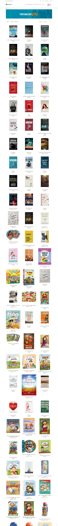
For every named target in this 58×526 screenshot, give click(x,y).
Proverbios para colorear (13, 226)
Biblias (37, 4)
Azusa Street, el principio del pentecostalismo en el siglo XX (13, 305)
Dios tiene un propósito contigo (13, 208)
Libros (34, 4)
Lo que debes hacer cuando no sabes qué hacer (29, 96)
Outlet (43, 4)
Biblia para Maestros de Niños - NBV (44, 96)
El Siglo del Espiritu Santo (29, 208)
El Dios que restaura (13, 415)
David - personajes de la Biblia (45, 307)
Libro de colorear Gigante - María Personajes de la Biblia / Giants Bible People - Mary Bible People (29, 517)
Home (26, 4)
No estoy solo (29, 189)
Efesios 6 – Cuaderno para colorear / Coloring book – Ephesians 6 (44, 495)
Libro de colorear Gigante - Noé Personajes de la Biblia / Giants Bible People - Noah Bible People (13, 517)
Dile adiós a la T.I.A (44, 226)
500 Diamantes (13, 390)
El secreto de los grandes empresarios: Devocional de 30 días (45, 133)
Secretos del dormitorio (45, 390)
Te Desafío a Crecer (29, 152)
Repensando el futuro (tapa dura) (13, 189)
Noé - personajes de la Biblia (13, 457)
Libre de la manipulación (13, 96)
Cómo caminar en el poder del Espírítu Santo (29, 245)
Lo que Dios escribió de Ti (13, 133)
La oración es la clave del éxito (29, 58)
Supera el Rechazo (13, 152)
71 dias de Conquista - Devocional (29, 396)
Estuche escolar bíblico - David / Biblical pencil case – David (45, 476)
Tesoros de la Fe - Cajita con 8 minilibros (13, 343)
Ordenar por (40, 21)
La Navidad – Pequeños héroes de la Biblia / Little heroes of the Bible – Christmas (13, 436)
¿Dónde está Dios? (13, 330)
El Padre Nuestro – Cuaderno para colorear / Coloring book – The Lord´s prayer (29, 434)
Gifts (40, 4)
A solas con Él (45, 208)
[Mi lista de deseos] (43, 1)
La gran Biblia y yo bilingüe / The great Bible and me (44, 371)
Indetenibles (29, 415)
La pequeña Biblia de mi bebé (13, 285)
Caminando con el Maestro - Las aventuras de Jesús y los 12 (29, 454)
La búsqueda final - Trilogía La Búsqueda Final (45, 152)
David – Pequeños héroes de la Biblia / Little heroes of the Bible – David (13, 498)
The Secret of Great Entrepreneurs (29, 226)
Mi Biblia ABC (29, 497)
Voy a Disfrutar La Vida (45, 245)
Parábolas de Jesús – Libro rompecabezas (29, 370)
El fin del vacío (45, 58)
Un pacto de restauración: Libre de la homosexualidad (45, 77)
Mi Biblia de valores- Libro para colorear (45, 455)
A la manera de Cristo (45, 189)
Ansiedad (29, 133)
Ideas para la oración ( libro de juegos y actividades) (29, 305)
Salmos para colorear (45, 284)
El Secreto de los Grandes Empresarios (13, 58)
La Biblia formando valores (29, 286)
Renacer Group (29, 4)
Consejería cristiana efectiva (44, 415)
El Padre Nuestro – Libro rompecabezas (13, 370)
